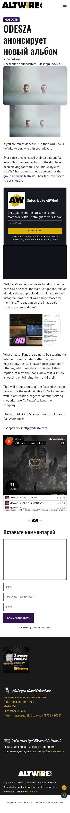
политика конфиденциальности (24, 697)
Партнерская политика (18, 702)
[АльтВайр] (22, 5)
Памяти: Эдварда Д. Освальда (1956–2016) (32, 715)
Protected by (35, 627)
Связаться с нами (15, 711)
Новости (11, 20)
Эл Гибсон (13, 59)
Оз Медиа (31, 791)
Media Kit (9, 706)
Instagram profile (14, 298)
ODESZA (55, 144)
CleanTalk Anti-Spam (41, 627)
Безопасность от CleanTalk (30, 802)
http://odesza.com (35, 428)
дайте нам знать (53, 751)
